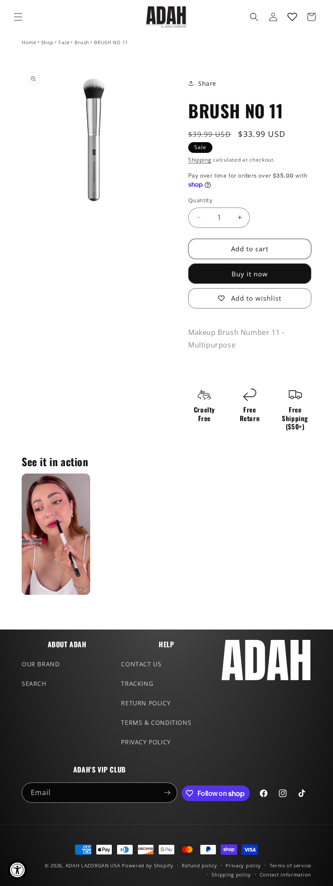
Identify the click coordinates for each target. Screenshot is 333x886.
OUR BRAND (40, 664)
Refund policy (199, 865)
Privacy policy (243, 865)
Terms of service (290, 865)
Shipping (200, 159)
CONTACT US (141, 664)
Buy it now (250, 273)
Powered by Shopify (147, 865)
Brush (82, 42)
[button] (18, 16)
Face (64, 42)
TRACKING (137, 683)
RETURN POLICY (145, 703)
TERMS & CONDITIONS (156, 722)
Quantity (200, 200)
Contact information (285, 874)
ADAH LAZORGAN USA (93, 865)
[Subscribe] (167, 792)
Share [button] (207, 83)
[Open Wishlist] (292, 16)
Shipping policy (231, 874)
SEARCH (34, 683)
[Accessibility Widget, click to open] (17, 870)
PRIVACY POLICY (145, 742)
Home (29, 42)
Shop (47, 42)
